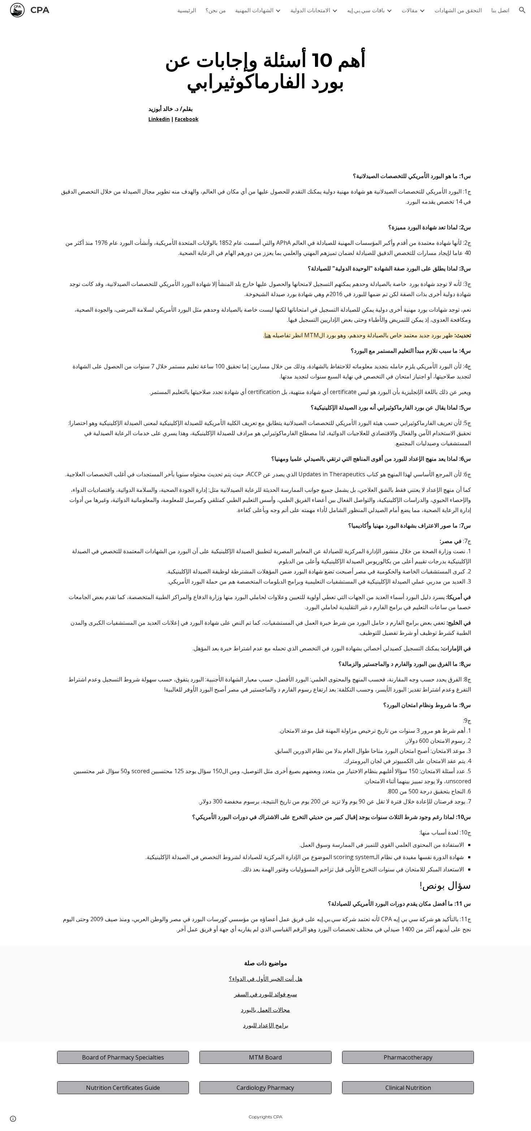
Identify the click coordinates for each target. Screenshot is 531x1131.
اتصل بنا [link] (500, 10)
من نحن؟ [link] (216, 10)
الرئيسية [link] (186, 10)
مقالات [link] (410, 10)
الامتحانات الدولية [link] (310, 10)
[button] (522, 10)
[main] (265, 89)
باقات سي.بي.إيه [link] (366, 10)
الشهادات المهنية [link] (254, 10)
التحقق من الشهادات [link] (458, 10)
